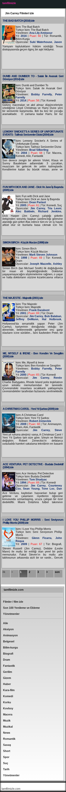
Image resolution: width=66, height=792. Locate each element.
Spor (6, 757)
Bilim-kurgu (10, 647)
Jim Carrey (37, 208)
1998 (24, 257)
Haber (7, 684)
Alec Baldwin (25, 211)
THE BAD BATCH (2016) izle (19, 20)
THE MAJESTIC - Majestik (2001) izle (23, 298)
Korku (7, 702)
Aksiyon (8, 629)
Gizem (7, 678)
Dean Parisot (37, 202)
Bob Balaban (53, 316)
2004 (24, 152)
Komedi (8, 696)
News (6, 732)
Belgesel (8, 641)
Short (6, 751)
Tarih (6, 769)
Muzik (6, 720)
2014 (23, 100)
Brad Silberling (38, 149)
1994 (23, 482)
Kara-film (9, 690)
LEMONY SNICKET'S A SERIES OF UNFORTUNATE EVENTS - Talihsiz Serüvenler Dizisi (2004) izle (33, 133)
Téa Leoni (54, 208)
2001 (23, 313)
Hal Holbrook (51, 319)
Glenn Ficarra (42, 538)
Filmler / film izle (13, 601)
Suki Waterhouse (41, 42)
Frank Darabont (39, 310)
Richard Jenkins (49, 211)
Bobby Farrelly (41, 94)
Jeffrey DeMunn (27, 319)
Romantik (9, 738)
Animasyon (10, 635)
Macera (7, 714)
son (57, 572)
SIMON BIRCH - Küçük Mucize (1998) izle (25, 242)
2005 (23, 205)
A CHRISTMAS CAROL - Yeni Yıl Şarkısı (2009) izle (31, 408)
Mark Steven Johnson (43, 254)
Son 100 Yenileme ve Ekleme (21, 607)
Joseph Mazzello (40, 263)
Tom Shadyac (38, 479)
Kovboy (8, 708)
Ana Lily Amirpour (40, 32)
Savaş (7, 744)
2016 (24, 35)
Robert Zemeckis (40, 421)
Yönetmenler (11, 613)
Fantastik (9, 665)
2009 (23, 424)
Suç (5, 763)
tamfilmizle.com (14, 589)
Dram (6, 659)
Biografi (8, 653)
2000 (23, 374)
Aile (5, 623)
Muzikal (8, 726)
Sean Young (31, 488)
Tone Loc (48, 488)
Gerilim (7, 671)
